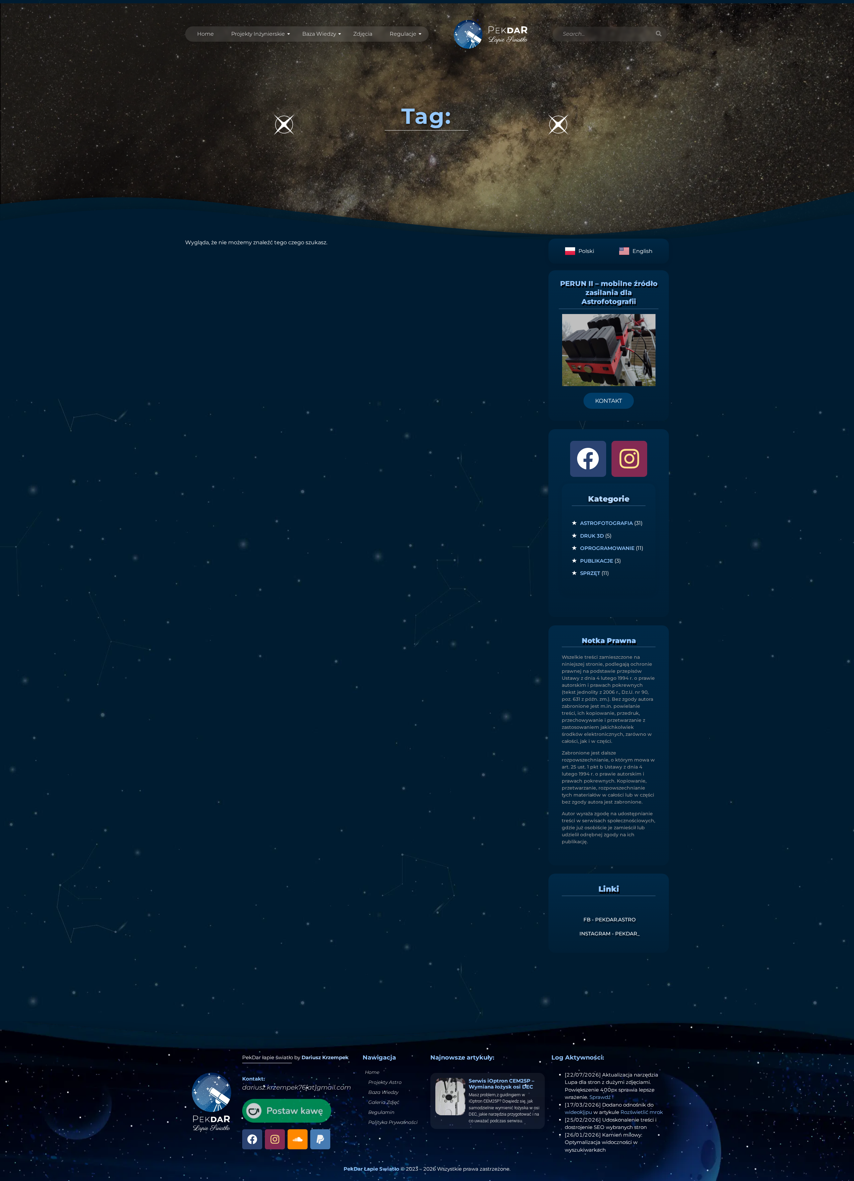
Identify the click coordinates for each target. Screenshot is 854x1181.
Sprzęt (590, 573)
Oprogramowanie (607, 548)
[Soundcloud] (298, 1139)
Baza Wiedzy (319, 34)
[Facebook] (588, 459)
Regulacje (403, 34)
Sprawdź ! (601, 1097)
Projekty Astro (385, 1082)
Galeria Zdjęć (383, 1102)
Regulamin (381, 1112)
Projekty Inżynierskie (258, 34)
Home (205, 34)
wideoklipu (578, 1112)
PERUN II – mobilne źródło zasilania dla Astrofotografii (609, 292)
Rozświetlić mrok (641, 1112)
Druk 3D (592, 536)
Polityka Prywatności (393, 1122)
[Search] (658, 34)
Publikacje (596, 561)
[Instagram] (629, 459)
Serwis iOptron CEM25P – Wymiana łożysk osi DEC (501, 1084)
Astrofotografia (606, 523)
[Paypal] (320, 1139)
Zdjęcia (362, 34)
